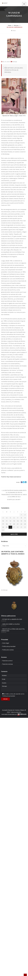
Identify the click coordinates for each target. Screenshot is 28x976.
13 (14, 521)
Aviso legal (5, 643)
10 (3, 521)
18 (6, 524)
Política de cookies (8, 650)
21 (17, 524)
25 (6, 527)
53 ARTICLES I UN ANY (13, 499)
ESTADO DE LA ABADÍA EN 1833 (12, 619)
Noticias (14, 62)
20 (14, 524)
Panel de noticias (7, 664)
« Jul (2, 536)
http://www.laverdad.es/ (13, 477)
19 (10, 524)
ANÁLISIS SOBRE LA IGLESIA (11, 624)
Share (14, 30)
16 (25, 521)
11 (6, 521)
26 (10, 527)
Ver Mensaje (4, 590)
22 (21, 524)
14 (17, 521)
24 (3, 527)
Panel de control (7, 661)
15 (21, 521)
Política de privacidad (8, 646)
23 (25, 524)
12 (10, 521)
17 (3, 524)
